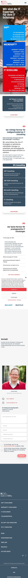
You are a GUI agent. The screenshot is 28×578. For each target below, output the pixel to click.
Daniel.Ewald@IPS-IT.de (11, 402)
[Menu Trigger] (25, 3)
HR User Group (6, 551)
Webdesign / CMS (19, 88)
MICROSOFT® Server (18, 62)
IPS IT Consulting (6, 527)
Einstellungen (14, 297)
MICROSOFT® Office (18, 52)
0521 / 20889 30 (10, 398)
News (2, 533)
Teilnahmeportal (6, 516)
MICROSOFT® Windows (18, 50)
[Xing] (25, 555)
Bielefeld (4, 547)
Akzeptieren (14, 289)
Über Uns (4, 542)
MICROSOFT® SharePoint (17, 58)
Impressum (19, 299)
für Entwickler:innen (18, 37)
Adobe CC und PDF (19, 86)
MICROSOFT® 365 (19, 54)
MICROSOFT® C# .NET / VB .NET (15, 65)
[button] (26, 277)
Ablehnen (14, 293)
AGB (14, 572)
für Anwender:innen (18, 35)
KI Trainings (21, 84)
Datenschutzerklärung (12, 299)
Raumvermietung (6, 538)
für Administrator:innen (17, 39)
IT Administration (19, 80)
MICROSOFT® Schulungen (9, 507)
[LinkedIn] (23, 555)
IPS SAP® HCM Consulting (9, 523)
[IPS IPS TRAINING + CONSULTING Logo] (6, 3)
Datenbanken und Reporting (16, 75)
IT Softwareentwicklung (17, 77)
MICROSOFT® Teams (18, 56)
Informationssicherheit (17, 82)
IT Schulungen (5, 512)
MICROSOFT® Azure (18, 60)
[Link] (14, 103)
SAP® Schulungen (6, 503)
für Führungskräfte (18, 32)
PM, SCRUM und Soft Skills (16, 90)
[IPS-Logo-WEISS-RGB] (6, 495)
